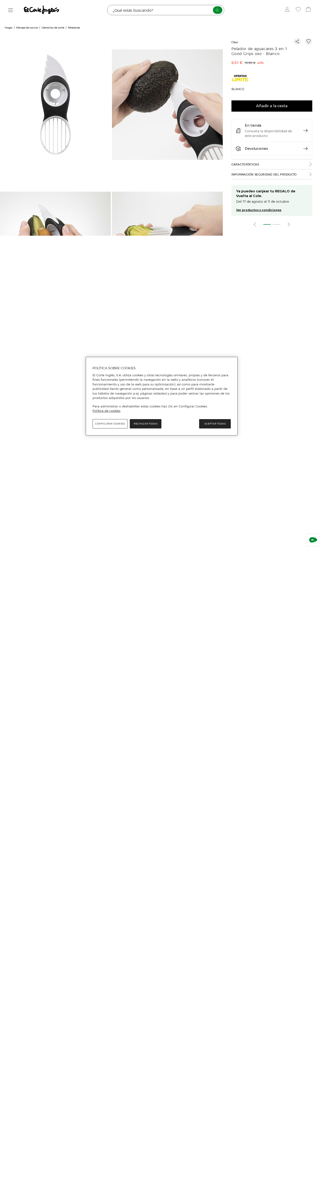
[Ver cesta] (309, 10)
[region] (162, 396)
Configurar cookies (110, 423)
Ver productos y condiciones (258, 210)
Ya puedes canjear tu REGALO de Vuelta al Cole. (265, 193)
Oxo (234, 42)
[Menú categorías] (10, 10)
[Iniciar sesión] (288, 10)
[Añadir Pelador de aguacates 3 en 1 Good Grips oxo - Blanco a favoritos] (308, 41)
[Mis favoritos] (299, 10)
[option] (56, 105)
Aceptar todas (215, 423)
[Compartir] (297, 41)
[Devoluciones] (305, 148)
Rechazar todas (145, 423)
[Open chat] (313, 539)
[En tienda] (305, 130)
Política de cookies (106, 411)
